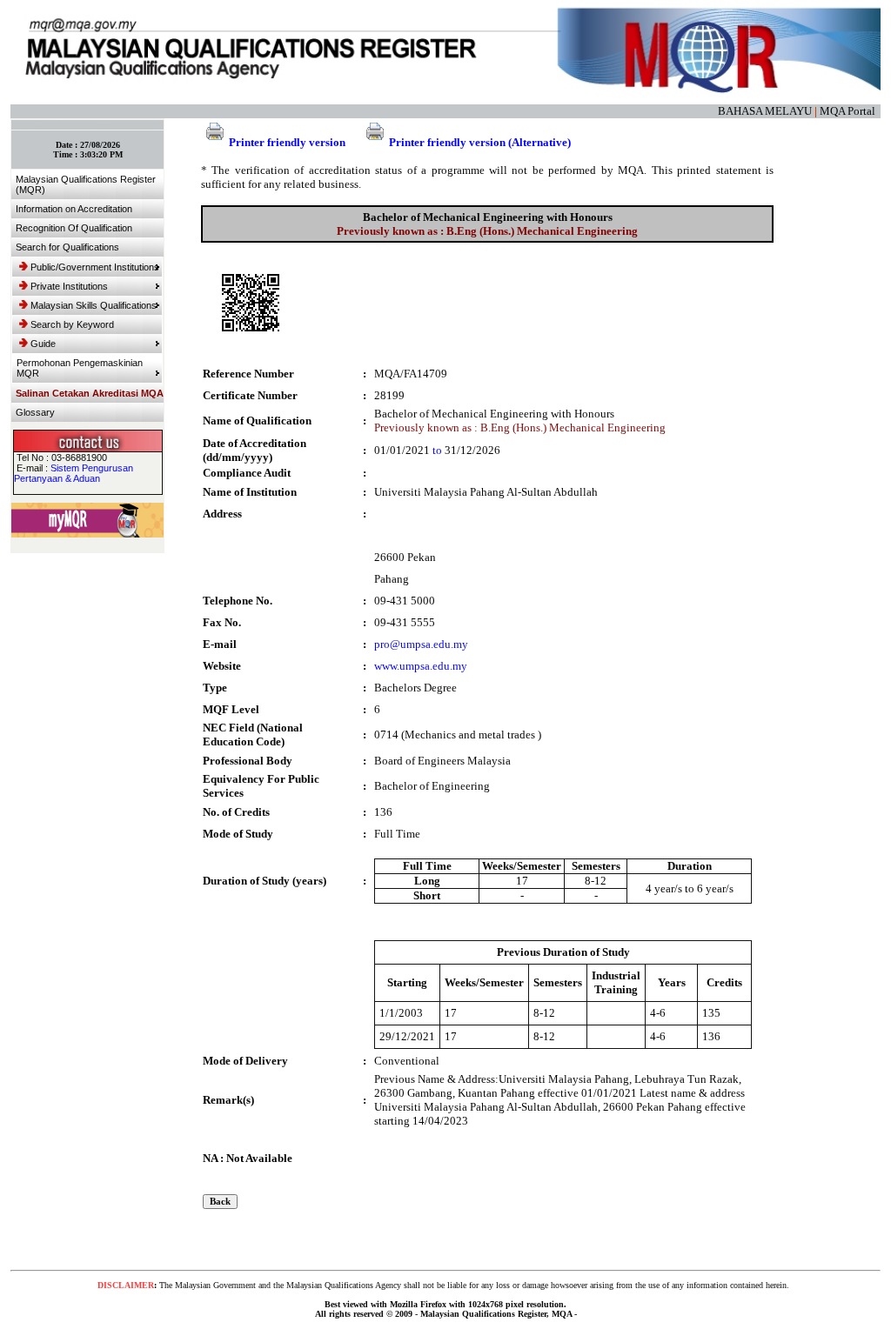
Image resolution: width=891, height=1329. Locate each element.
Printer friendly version (287, 142)
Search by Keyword (72, 324)
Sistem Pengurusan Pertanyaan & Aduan (73, 473)
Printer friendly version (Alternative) (480, 142)
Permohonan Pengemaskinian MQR (80, 367)
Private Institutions (69, 286)
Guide (43, 343)
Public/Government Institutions (94, 267)
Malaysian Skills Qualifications (93, 305)
